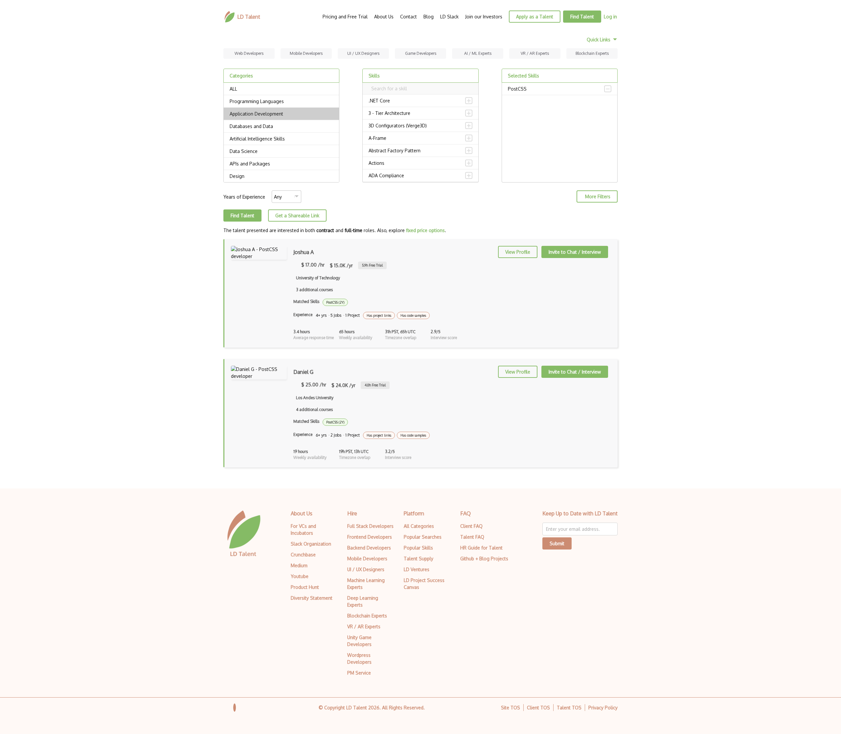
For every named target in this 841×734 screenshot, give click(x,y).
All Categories (419, 526)
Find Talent (582, 16)
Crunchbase (303, 554)
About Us (384, 16)
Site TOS (510, 707)
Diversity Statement (311, 598)
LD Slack (449, 16)
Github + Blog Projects (484, 558)
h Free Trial (372, 265)
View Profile (517, 252)
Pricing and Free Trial (345, 16)
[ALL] (281, 89)
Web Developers (249, 53)
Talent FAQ (472, 537)
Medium (299, 565)
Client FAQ (471, 526)
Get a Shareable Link (297, 215)
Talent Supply (418, 558)
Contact (408, 16)
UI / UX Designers (363, 53)
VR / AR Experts (535, 53)
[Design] (281, 176)
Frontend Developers (369, 537)
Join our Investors (483, 16)
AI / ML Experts (477, 53)
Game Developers (420, 53)
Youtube (299, 576)
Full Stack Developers (370, 526)
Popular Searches (423, 537)
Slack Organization (311, 544)
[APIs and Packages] (281, 164)
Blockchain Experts (592, 53)
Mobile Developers (306, 53)
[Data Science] (281, 151)
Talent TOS (569, 707)
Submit (557, 543)
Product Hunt (305, 587)
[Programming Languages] (281, 101)
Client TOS (538, 707)
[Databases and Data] (281, 126)
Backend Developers (369, 547)
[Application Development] (281, 114)
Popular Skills (418, 547)
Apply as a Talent (534, 16)
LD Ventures (416, 569)
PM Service (359, 673)
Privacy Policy (603, 707)
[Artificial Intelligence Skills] (281, 139)
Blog (428, 16)
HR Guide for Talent (481, 547)
